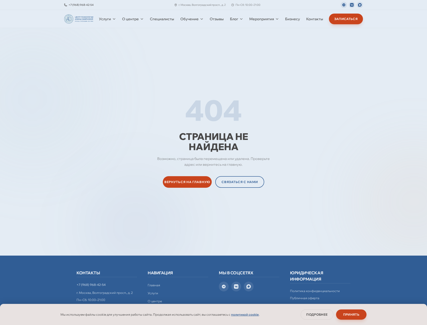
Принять (351, 315)
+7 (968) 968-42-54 (91, 285)
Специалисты (162, 19)
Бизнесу (292, 19)
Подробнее (317, 315)
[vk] (236, 286)
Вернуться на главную (187, 182)
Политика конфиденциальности (315, 291)
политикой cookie (245, 315)
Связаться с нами (240, 182)
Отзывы (217, 19)
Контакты (314, 19)
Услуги (105, 19)
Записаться (346, 19)
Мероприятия (261, 19)
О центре (130, 19)
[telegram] (224, 286)
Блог (234, 19)
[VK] (352, 5)
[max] (249, 286)
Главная (154, 285)
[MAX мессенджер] (360, 5)
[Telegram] (344, 5)
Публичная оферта (304, 298)
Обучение (189, 19)
